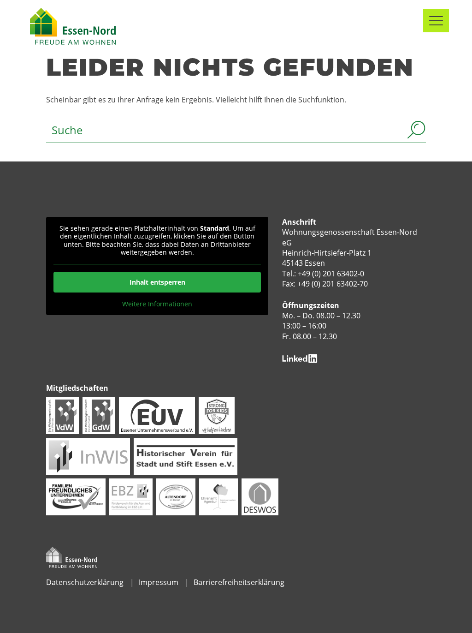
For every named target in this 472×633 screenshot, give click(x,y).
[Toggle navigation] (436, 20)
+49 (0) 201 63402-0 (331, 274)
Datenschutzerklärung (85, 582)
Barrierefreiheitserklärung (239, 582)
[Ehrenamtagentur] (218, 496)
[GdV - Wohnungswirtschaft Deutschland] (99, 415)
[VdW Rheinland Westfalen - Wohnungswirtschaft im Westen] (62, 415)
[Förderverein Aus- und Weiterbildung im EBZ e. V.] (131, 496)
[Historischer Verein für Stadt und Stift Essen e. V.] (185, 455)
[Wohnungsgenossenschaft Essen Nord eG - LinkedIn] (300, 357)
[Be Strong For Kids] (217, 415)
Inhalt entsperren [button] (157, 282)
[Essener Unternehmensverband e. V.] (157, 415)
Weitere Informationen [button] (157, 304)
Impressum (158, 582)
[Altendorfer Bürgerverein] (175, 496)
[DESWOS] (260, 496)
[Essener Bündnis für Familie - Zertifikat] (75, 496)
